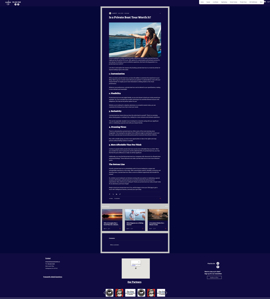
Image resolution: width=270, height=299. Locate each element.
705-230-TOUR (16, 2)
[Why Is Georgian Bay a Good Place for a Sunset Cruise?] (112, 214)
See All (166, 206)
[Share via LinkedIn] (116, 194)
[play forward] (166, 292)
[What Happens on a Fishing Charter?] (135, 214)
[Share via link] (120, 194)
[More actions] (160, 13)
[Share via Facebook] (109, 194)
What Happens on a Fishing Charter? (135, 224)
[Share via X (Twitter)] (113, 194)
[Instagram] (15, 4)
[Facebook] (18, 4)
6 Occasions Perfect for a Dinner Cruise (156, 224)
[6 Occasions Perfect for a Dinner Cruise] (158, 214)
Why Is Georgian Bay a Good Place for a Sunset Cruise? (111, 224)
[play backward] (104, 292)
